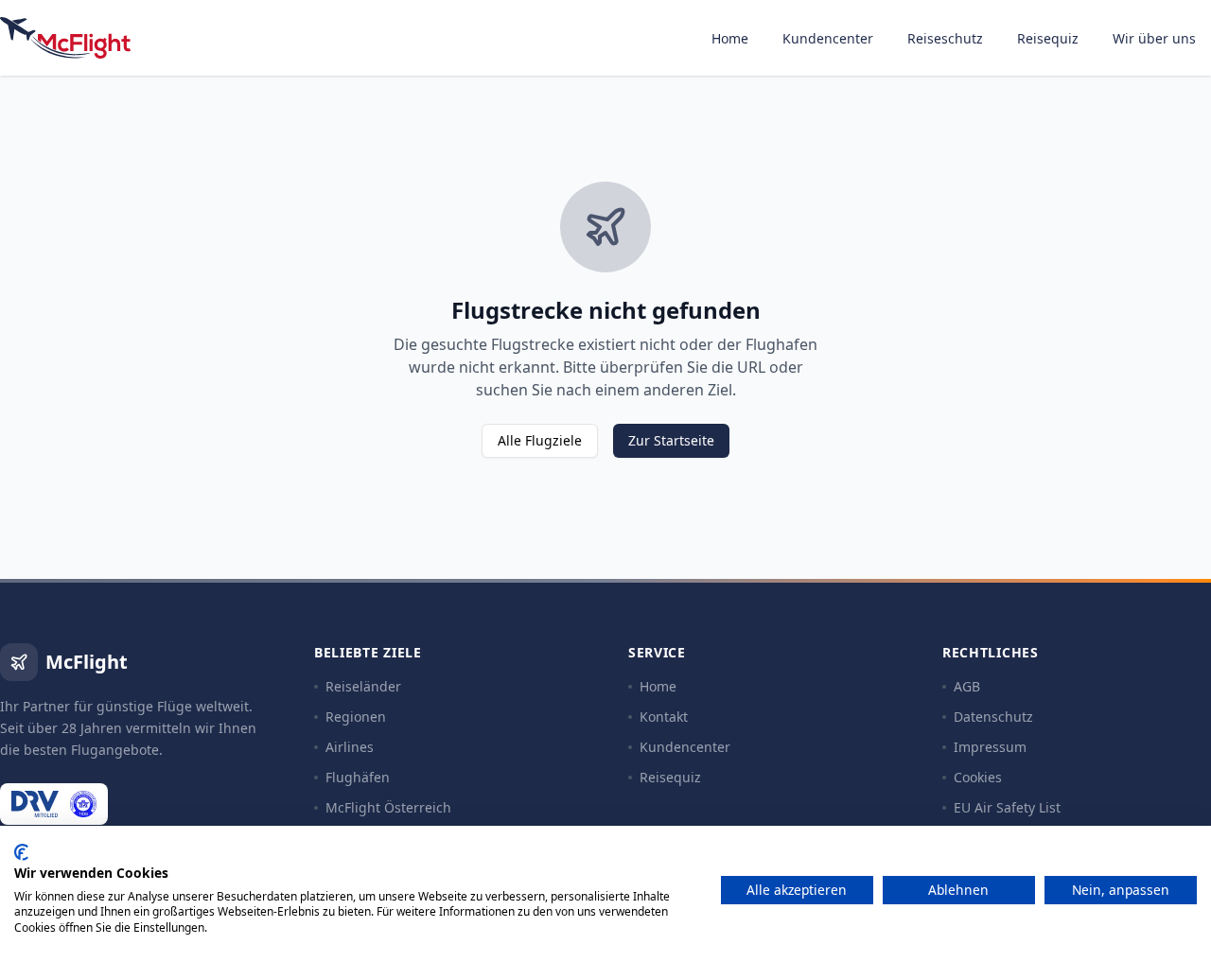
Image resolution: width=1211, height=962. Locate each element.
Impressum (990, 747)
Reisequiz (1048, 38)
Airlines (349, 747)
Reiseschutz (945, 38)
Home (729, 38)
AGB (967, 686)
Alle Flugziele (540, 440)
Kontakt (664, 717)
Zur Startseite (671, 440)
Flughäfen (357, 777)
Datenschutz (993, 717)
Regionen (355, 717)
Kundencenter (827, 38)
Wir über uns (1154, 38)
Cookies (978, 777)
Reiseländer (363, 686)
